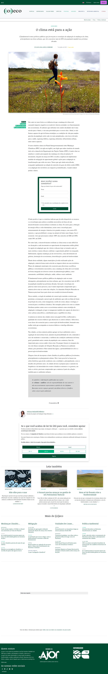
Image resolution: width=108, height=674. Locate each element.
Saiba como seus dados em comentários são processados (57, 630)
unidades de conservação (20, 127)
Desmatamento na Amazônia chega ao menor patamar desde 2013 (66, 529)
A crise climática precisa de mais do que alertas (13, 543)
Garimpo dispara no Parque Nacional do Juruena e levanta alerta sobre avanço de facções (67, 550)
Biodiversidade (87, 20)
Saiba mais (4, 662)
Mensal (38, 447)
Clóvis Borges (54, 508)
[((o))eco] (13, 11)
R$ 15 (30, 451)
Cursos (104, 11)
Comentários (53, 403)
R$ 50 (61, 451)
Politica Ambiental (101, 20)
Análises (73, 11)
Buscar (89, 2)
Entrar (4, 671)
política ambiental (90, 523)
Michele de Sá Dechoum (90, 504)
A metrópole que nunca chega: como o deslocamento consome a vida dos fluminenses (39, 538)
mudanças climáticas (21, 125)
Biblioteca (81, 11)
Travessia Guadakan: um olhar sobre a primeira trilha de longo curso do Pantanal (66, 536)
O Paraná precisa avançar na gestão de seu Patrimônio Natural (54, 493)
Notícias (31, 11)
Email (42, 196)
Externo (3, 533)
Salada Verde (50, 11)
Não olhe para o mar (18, 492)
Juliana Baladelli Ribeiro (43, 47)
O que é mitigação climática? (36, 552)
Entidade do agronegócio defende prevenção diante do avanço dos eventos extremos (40, 530)
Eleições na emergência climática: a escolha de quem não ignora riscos (11, 550)
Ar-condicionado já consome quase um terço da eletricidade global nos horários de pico (13, 536)
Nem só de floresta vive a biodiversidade (90, 493)
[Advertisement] (94, 303)
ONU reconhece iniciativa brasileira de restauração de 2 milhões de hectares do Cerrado (94, 544)
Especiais (58, 11)
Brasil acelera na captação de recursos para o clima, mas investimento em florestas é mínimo (39, 546)
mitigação (23, 123)
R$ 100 (78, 451)
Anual (69, 447)
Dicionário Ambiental (93, 11)
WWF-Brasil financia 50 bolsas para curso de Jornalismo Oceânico (65, 543)
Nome (42, 189)
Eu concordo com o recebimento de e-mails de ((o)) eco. (55, 204)
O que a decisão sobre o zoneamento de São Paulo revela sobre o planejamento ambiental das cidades (93, 536)
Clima (94, 20)
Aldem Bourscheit (18, 503)
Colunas (66, 11)
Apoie (104, 2)
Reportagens (40, 11)
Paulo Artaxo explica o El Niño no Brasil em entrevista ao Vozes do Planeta (12, 529)
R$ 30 (46, 451)
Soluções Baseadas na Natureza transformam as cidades (91, 529)
